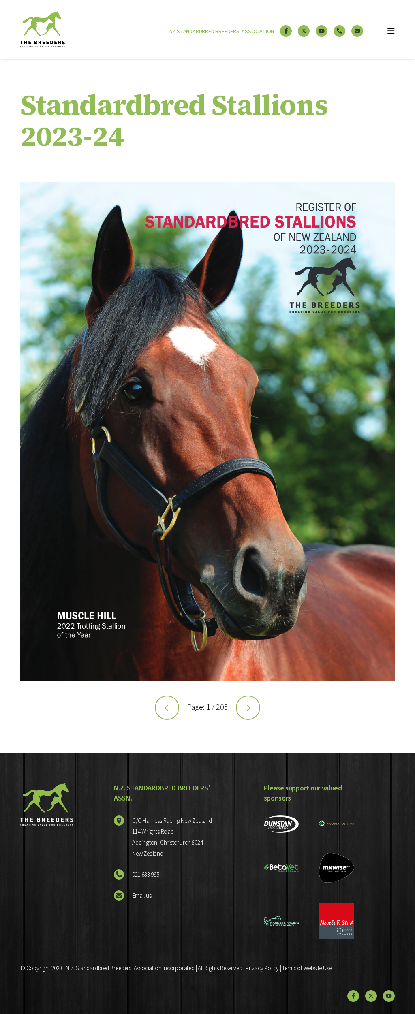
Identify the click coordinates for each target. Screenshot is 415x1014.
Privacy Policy (262, 968)
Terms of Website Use (307, 968)
